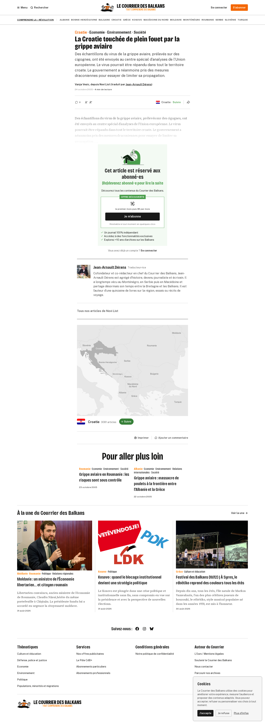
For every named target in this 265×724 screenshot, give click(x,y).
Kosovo (137, 20)
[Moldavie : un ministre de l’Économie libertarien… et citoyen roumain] (54, 545)
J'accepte (205, 713)
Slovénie (230, 20)
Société (140, 32)
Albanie (65, 20)
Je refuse (223, 713)
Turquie (243, 20)
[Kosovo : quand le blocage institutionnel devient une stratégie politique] (134, 544)
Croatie (116, 20)
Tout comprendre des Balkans (141, 9)
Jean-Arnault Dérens (138, 84)
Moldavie (176, 20)
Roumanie (208, 20)
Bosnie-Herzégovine (84, 20)
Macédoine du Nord (156, 20)
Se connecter (149, 250)
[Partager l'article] (188, 102)
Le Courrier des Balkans (141, 6)
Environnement (119, 32)
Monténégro (191, 20)
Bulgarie (104, 20)
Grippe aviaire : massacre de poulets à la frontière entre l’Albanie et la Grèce (156, 483)
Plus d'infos (241, 713)
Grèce (127, 20)
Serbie (219, 20)
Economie (97, 32)
